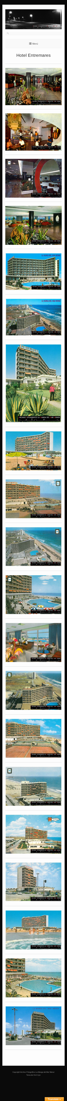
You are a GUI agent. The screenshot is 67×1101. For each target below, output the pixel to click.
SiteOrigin (37, 1075)
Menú (35, 43)
